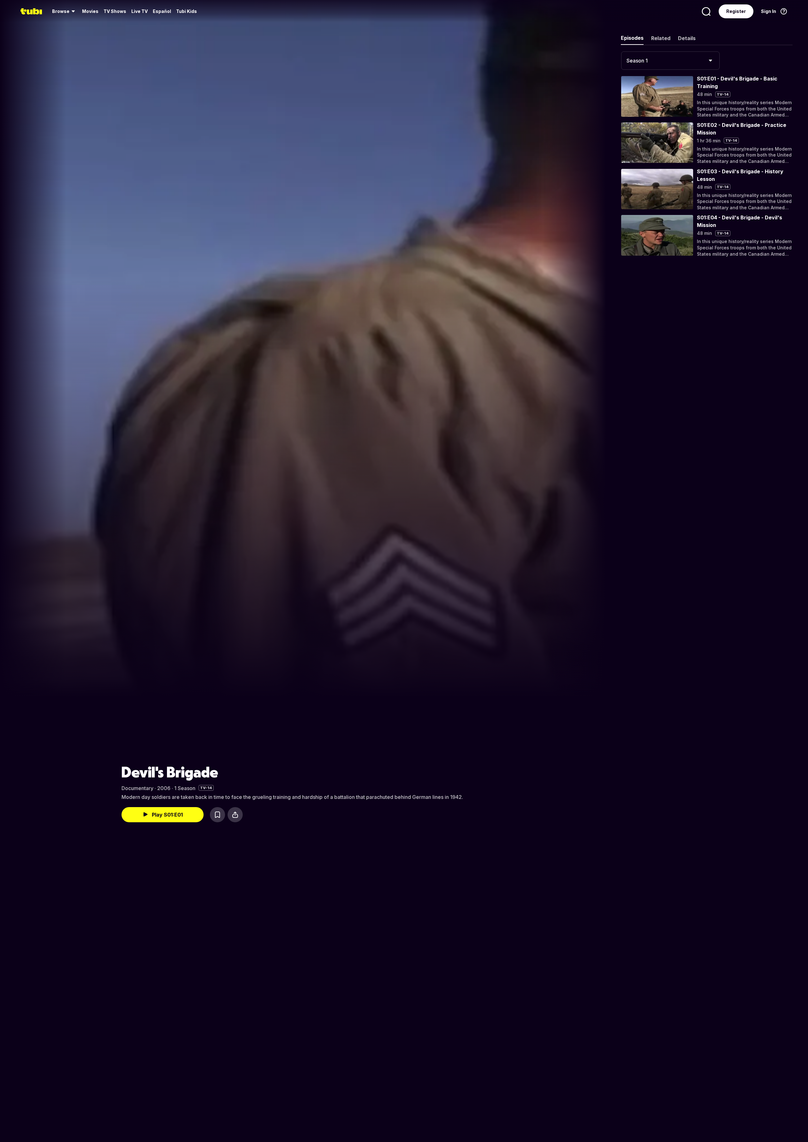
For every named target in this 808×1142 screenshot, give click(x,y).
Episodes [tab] (632, 38)
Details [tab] (687, 38)
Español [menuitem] (162, 11)
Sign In (768, 11)
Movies (90, 11)
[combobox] (670, 60)
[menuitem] (64, 11)
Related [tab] (660, 38)
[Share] (235, 814)
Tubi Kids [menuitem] (186, 11)
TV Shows (115, 11)
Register (736, 11)
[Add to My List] (217, 814)
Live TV (139, 11)
